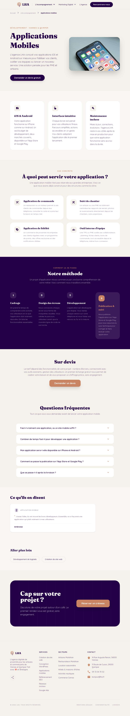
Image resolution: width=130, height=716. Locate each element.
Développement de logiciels (25, 559)
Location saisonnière (67, 665)
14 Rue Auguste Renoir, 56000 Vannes (104, 658)
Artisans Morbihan (66, 657)
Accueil (13, 13)
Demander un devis (65, 383)
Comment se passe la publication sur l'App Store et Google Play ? (65, 461)
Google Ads (44, 690)
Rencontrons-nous (101, 4)
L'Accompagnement (45, 4)
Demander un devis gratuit (27, 78)
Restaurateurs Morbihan (68, 661)
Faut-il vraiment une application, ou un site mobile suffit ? (65, 428)
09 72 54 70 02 (98, 672)
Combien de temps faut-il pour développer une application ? (65, 439)
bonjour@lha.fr (98, 677)
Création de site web (53, 559)
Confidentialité (102, 705)
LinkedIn (116, 705)
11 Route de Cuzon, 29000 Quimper (102, 665)
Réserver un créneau (93, 603)
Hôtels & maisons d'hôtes (69, 669)
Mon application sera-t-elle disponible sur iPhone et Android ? (65, 450)
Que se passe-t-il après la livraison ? (65, 472)
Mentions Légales (84, 705)
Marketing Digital (68, 4)
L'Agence (83, 4)
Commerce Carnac (66, 678)
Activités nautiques (66, 673)
